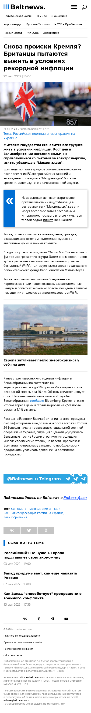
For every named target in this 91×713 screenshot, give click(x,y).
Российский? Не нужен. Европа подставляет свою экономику (34, 555)
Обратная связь (13, 655)
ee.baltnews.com (35, 677)
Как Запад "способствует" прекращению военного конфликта (43, 595)
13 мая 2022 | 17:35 (17, 604)
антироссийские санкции (42, 509)
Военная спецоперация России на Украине (33, 513)
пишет (48, 220)
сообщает (37, 400)
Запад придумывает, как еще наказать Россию (40, 575)
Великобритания (15, 517)
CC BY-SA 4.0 (11, 129)
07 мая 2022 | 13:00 (17, 584)
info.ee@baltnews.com (16, 700)
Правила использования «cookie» (23, 642)
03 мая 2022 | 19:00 (17, 564)
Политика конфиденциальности (22, 636)
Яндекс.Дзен (75, 498)
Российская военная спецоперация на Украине (39, 136)
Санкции (17, 509)
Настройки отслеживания (18, 649)
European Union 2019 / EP (34, 129)
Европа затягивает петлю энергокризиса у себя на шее (41, 362)
